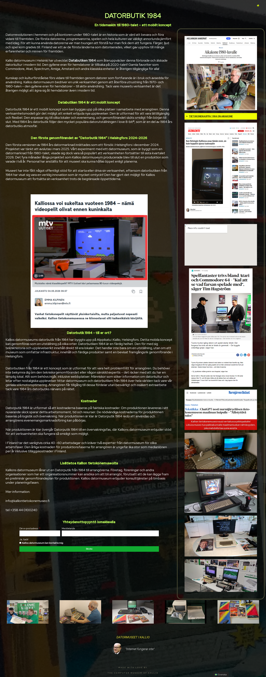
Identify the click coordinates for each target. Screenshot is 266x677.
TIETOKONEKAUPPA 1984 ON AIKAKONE (211, 116)
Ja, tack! (23, 539)
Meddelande (68, 528)
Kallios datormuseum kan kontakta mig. (43, 542)
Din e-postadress (29, 528)
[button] (221, 116)
